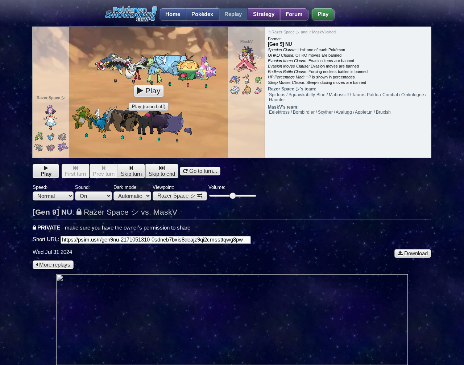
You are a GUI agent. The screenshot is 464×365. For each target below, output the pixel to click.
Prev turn (104, 174)
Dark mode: (125, 187)
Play (323, 14)
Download (415, 253)
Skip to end (162, 174)
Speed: (40, 187)
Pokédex (202, 14)
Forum (294, 14)
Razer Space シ (176, 196)
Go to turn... (202, 171)
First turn (75, 174)
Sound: (82, 187)
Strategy (263, 14)
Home (172, 14)
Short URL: (47, 239)
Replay (233, 14)
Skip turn (131, 174)
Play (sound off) (148, 106)
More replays (54, 265)
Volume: (216, 187)
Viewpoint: (174, 191)
